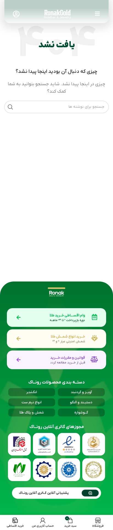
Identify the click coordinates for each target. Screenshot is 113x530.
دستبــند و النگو (81, 402)
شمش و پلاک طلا (31, 412)
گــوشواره (81, 412)
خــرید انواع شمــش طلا (68, 336)
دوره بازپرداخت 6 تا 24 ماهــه (67, 320)
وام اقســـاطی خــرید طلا (67, 315)
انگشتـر (31, 392)
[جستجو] (10, 107)
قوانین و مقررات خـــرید (67, 357)
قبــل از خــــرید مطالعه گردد (67, 363)
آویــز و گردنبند (81, 392)
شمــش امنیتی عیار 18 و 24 (68, 341)
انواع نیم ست (32, 402)
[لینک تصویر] (58, 13)
